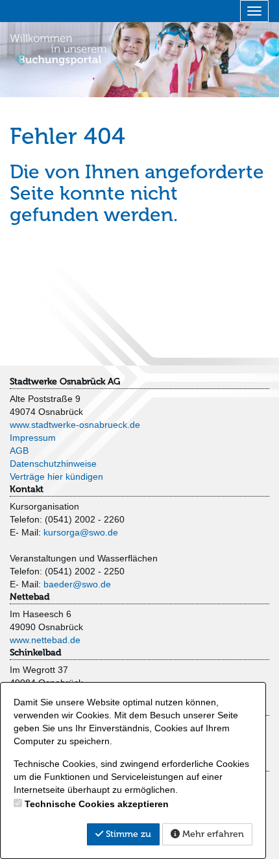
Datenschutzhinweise (53, 463)
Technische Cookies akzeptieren (97, 804)
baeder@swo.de (77, 584)
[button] (21, 58)
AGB (19, 450)
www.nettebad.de (45, 640)
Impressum (33, 437)
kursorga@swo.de (80, 532)
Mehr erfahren (212, 834)
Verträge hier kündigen (56, 476)
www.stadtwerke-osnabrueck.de (75, 424)
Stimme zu (127, 834)
